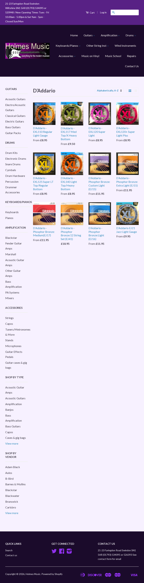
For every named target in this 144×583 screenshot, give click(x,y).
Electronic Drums (15, 158)
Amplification (109, 35)
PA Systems (12, 292)
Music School (113, 56)
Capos (9, 323)
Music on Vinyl (90, 56)
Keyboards (12, 212)
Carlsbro (10, 507)
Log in (103, 12)
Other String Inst (96, 45)
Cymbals (10, 170)
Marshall (10, 254)
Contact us (11, 555)
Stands (9, 340)
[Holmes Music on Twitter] (54, 552)
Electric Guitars (14, 121)
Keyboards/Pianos (67, 45)
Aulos (8, 472)
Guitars (88, 35)
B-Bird (9, 478)
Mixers (9, 298)
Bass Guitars (13, 127)
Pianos (9, 217)
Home (74, 35)
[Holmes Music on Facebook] (61, 552)
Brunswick (11, 501)
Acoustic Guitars (15, 99)
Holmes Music (33, 574)
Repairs (131, 56)
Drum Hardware (15, 175)
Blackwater (12, 495)
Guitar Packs (13, 133)
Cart (92, 12)
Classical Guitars (15, 115)
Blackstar (11, 237)
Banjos (9, 409)
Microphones (13, 346)
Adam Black (12, 467)
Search (8, 550)
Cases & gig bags (15, 437)
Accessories (66, 56)
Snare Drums (13, 164)
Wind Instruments (125, 45)
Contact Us (132, 66)
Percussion (11, 181)
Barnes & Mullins (15, 484)
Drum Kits (11, 152)
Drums (130, 35)
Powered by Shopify (52, 574)
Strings (9, 317)
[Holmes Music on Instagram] (69, 552)
